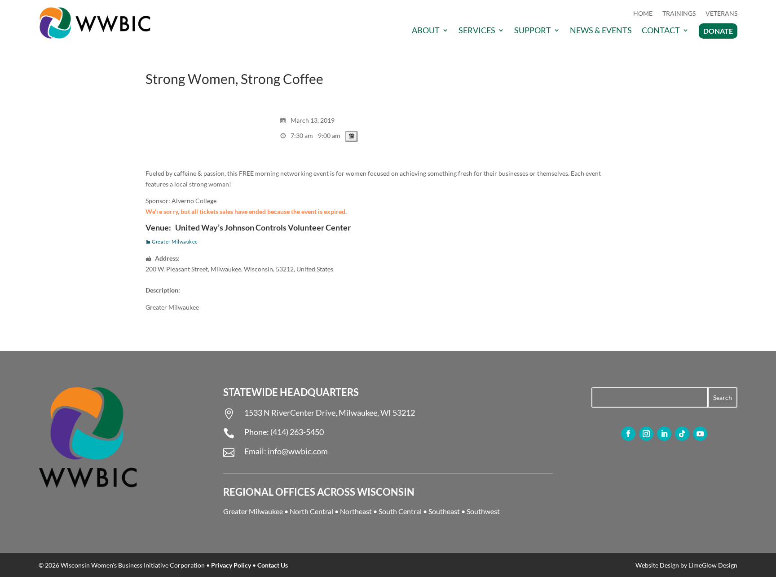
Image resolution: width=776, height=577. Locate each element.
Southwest (483, 511)
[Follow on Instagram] (646, 433)
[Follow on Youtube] (700, 433)
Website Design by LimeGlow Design (686, 565)
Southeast (444, 511)
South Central (400, 511)
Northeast (356, 511)
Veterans (721, 13)
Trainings (679, 13)
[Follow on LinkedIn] (664, 433)
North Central (311, 511)
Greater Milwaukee (175, 241)
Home (643, 13)
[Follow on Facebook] (628, 433)
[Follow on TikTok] (682, 433)
